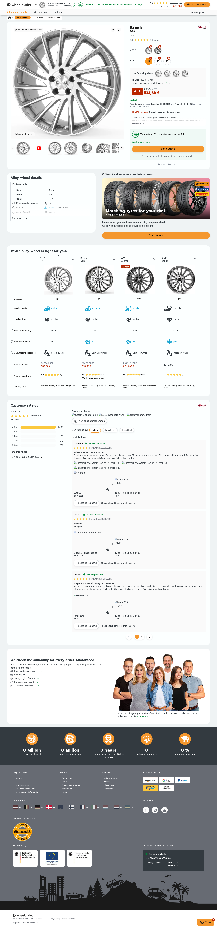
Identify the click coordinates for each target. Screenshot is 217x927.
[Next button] (149, 637)
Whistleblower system (25, 789)
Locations (108, 789)
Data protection (22, 785)
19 (167, 61)
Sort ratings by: (80, 430)
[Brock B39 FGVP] (149, 50)
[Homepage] (9, 17)
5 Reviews (154, 40)
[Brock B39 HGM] (158, 50)
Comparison (40, 12)
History (107, 781)
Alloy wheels (39, 18)
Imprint (18, 778)
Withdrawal (67, 789)
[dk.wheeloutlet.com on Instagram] (155, 810)
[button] (51, 184)
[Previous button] (129, 637)
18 (158, 61)
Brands (65, 792)
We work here (142, 716)
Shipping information (71, 785)
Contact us (67, 778)
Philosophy (109, 785)
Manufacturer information (27, 792)
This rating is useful (86, 503)
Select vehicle (22, 18)
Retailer (65, 781)
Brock (50, 18)
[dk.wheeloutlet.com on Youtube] (164, 810)
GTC (17, 781)
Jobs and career (111, 778)
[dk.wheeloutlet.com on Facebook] (146, 810)
